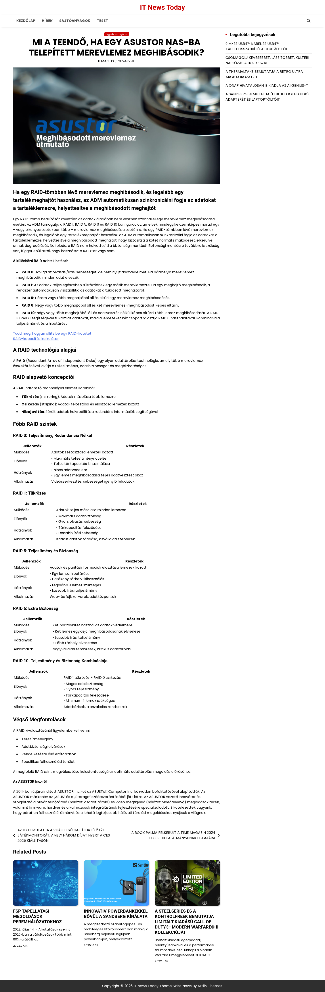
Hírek (47, 20)
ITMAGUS (106, 61)
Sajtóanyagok (74, 20)
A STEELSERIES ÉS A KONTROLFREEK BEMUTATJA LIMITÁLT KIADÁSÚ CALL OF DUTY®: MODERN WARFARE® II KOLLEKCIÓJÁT (186, 921)
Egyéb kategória (116, 34)
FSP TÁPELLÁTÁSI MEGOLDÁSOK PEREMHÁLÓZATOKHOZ (37, 916)
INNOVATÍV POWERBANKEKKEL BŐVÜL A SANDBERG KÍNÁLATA (116, 913)
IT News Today (162, 7)
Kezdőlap (25, 20)
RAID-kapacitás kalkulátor (36, 338)
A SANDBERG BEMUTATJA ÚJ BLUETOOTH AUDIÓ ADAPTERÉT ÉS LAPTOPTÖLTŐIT (267, 97)
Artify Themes (210, 985)
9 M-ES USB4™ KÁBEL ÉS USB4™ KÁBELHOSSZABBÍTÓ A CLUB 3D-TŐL (256, 46)
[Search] (308, 20)
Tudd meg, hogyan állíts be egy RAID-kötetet (52, 333)
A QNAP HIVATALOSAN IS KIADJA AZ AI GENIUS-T (267, 85)
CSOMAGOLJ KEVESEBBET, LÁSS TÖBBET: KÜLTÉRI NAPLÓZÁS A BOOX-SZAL (267, 60)
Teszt (102, 20)
